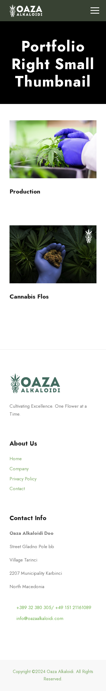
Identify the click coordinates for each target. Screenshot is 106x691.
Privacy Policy (23, 478)
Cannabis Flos (29, 296)
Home (16, 458)
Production (25, 191)
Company (19, 468)
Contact (17, 488)
